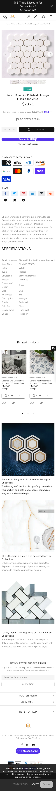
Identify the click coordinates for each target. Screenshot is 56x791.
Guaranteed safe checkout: (17, 157)
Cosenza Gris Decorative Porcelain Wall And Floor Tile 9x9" (13, 383)
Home (8, 24)
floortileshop (12, 16)
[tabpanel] (14, 381)
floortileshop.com (9, 378)
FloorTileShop (34, 738)
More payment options (28, 144)
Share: (5, 188)
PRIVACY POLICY (20, 784)
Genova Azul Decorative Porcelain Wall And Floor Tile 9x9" (41, 383)
